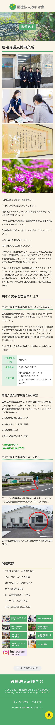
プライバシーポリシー (22, 702)
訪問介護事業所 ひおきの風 (17, 607)
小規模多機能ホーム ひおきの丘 (19, 571)
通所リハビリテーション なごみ (18, 583)
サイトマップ (37, 702)
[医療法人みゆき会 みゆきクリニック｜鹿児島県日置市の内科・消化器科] (27, 6)
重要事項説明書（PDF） (13, 448)
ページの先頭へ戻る (29, 668)
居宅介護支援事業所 (14, 589)
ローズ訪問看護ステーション (17, 595)
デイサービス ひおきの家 (16, 601)
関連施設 (8, 563)
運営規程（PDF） (10, 445)
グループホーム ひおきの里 (17, 577)
